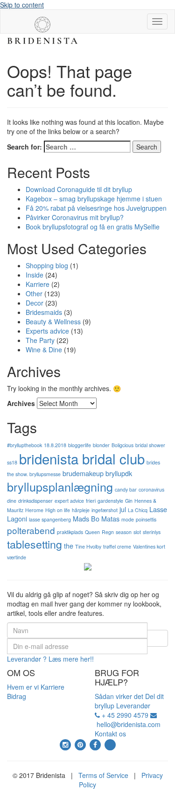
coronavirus (151, 489)
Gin (129, 500)
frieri (91, 500)
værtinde (16, 557)
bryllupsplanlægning (60, 486)
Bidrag (16, 696)
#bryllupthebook (24, 445)
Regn (108, 531)
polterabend (31, 530)
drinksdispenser (35, 500)
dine (11, 500)
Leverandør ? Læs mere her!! (50, 658)
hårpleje (81, 510)
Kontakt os (110, 733)
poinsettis (146, 519)
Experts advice (47, 330)
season (124, 531)
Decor (34, 302)
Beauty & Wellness (53, 321)
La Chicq (137, 510)
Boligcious (122, 445)
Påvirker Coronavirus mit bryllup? (75, 217)
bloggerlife (79, 445)
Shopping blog (47, 265)
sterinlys (152, 531)
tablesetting (34, 544)
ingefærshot (104, 510)
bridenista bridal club (82, 458)
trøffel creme (117, 546)
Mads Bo (86, 518)
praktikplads (70, 531)
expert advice (69, 500)
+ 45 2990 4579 (124, 715)
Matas (110, 518)
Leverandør (133, 705)
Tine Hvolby (88, 546)
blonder (101, 445)
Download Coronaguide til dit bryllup (79, 189)
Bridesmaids (44, 312)
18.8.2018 (55, 445)
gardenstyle (110, 500)
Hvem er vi (24, 687)
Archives (21, 403)
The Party (40, 340)
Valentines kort (149, 546)
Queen (92, 531)
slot (137, 531)
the (68, 545)
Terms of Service (103, 775)
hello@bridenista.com (128, 724)
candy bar (126, 489)
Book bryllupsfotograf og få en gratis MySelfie (93, 226)
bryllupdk (118, 473)
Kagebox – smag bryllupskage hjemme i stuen (94, 198)
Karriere (37, 284)
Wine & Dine (44, 349)
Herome (34, 510)
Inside (34, 274)
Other (34, 293)
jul (122, 509)
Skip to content (22, 4)
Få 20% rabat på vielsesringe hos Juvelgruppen (96, 208)
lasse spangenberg (50, 519)
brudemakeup (83, 473)
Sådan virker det (119, 696)
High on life (57, 510)
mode (127, 519)
